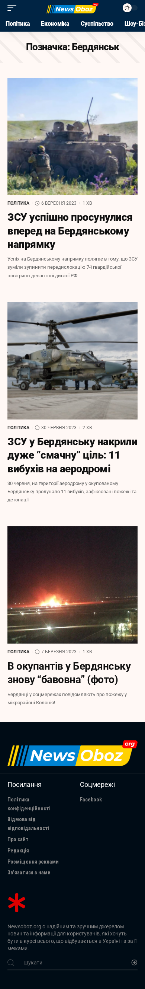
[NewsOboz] (72, 8)
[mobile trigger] (13, 8)
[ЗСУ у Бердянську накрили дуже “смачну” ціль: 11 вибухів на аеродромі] (72, 360)
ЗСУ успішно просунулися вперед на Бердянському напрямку (70, 231)
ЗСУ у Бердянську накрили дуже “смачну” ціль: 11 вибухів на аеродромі (72, 455)
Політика (18, 203)
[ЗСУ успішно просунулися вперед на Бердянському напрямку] (72, 136)
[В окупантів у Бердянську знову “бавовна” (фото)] (72, 585)
